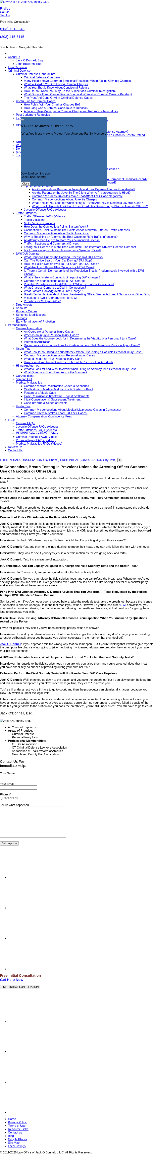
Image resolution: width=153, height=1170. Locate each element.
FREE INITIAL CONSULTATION (20, 987)
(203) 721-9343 (12, 29)
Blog (11, 1135)
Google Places (17, 1139)
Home (12, 1119)
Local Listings (17, 1146)
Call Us (5, 12)
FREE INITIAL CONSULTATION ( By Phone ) (29, 460)
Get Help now (9, 843)
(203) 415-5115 (12, 37)
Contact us (15, 1132)
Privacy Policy (17, 1122)
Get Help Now (11, 980)
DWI (123, 605)
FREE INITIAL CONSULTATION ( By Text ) (88, 460)
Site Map (14, 1142)
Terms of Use (17, 1125)
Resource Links (18, 1129)
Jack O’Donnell (10, 644)
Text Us (5, 15)
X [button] (120, 460)
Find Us (5, 8)
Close (25, 183)
